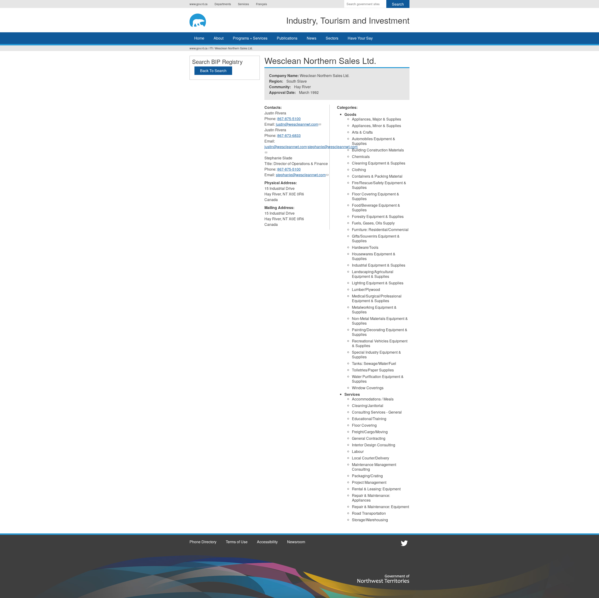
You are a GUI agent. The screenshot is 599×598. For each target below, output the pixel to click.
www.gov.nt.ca (199, 4)
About (218, 38)
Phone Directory (203, 541)
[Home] (202, 19)
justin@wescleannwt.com (298, 124)
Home (199, 38)
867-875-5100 (289, 118)
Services (243, 4)
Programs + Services (250, 38)
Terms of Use (237, 541)
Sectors (332, 38)
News (311, 38)
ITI (211, 48)
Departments (223, 4)
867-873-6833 (289, 135)
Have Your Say (360, 38)
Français (261, 4)
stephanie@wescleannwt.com (302, 175)
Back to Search (213, 70)
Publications (287, 38)
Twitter (403, 543)
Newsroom (296, 541)
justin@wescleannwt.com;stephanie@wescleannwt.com (311, 149)
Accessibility (267, 541)
